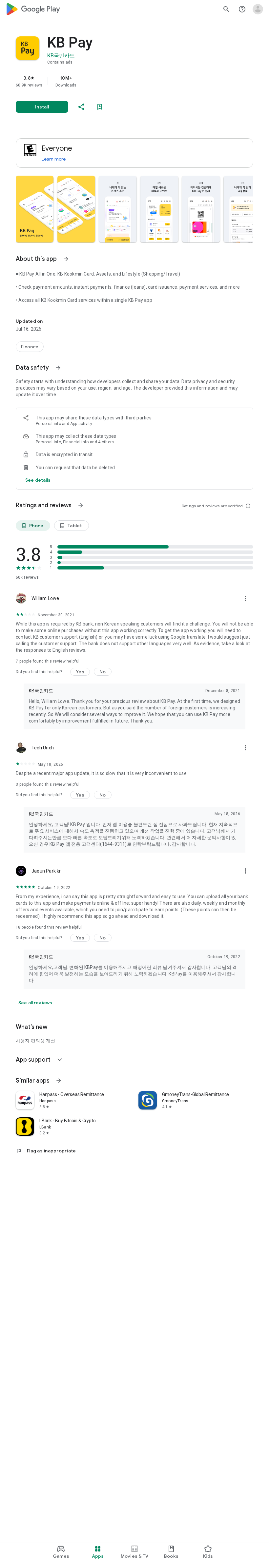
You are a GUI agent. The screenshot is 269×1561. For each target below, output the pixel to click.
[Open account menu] (258, 9)
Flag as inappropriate (46, 1151)
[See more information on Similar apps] (59, 1081)
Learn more (54, 159)
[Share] (81, 107)
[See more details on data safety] (38, 480)
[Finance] (30, 347)
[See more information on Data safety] (58, 368)
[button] (34, 209)
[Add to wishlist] (100, 107)
